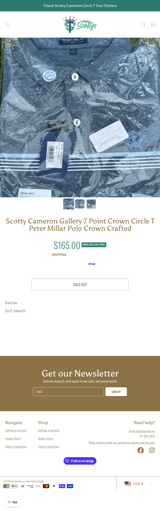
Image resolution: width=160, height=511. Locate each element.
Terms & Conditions (15, 447)
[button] (7, 24)
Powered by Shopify (35, 481)
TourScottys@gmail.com (142, 431)
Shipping (59, 255)
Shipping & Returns (15, 431)
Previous (4, 117)
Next (155, 117)
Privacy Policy (13, 439)
